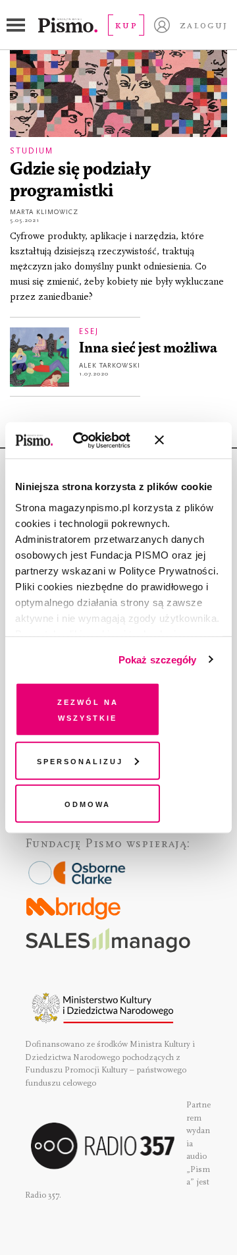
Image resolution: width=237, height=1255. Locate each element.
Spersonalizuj (80, 760)
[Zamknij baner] (194, 440)
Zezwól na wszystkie (87, 709)
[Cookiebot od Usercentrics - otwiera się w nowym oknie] (91, 440)
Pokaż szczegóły (157, 659)
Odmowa (88, 803)
